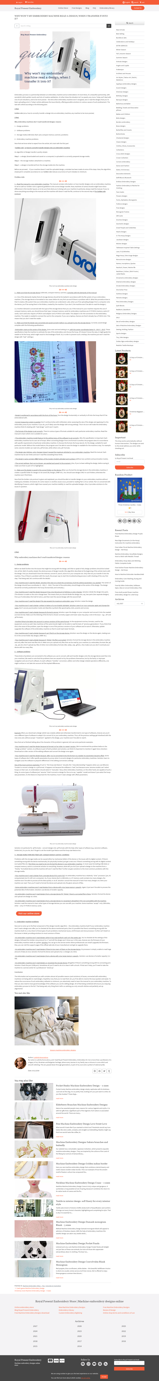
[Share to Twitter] (104, 1071)
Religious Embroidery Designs (126, 313)
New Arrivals (120, 30)
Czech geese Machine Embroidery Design (30, 1288)
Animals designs (121, 61)
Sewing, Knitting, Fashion (124, 329)
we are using (85, 1378)
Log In (20, 2)
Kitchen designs (121, 244)
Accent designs (121, 88)
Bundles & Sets (121, 38)
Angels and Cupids (122, 65)
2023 (79, 1331)
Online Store (63, 8)
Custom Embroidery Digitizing (70, 1313)
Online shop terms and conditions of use (119, 1313)
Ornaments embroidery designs (127, 278)
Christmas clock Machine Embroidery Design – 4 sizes (33, 1291)
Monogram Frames (122, 212)
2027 (35, 1326)
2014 (79, 1346)
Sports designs (121, 333)
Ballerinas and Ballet (123, 104)
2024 (35, 1331)
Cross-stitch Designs (123, 154)
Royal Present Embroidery (28, 8)
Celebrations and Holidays (125, 42)
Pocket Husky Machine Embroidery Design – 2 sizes (82, 1085)
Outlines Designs (122, 294)
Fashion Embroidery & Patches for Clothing (128, 187)
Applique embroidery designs (126, 84)
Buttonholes (120, 134)
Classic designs (121, 142)
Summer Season (121, 58)
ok (109, 26)
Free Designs (77, 8)
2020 (79, 1336)
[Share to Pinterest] (95, 1071)
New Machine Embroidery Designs (72, 1307)
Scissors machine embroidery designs (63, 1050)
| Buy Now (130, 512)
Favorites (30, 2)
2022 (124, 1331)
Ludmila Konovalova (41, 1057)
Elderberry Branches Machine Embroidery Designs (82, 1104)
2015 (35, 1346)
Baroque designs (122, 100)
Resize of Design (109, 1310)
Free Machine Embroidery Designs (116, 1307)
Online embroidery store (24, 1307)
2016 (124, 1341)
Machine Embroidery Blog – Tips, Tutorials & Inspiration (42, 1286)
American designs (122, 92)
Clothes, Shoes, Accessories (125, 146)
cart (142, 2)
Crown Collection (122, 158)
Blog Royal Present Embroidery (27, 1310)
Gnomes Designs (122, 220)
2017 (79, 1341)
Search (130, 23)
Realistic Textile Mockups (124, 345)
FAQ (94, 8)
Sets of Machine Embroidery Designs (128, 325)
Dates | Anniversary (122, 170)
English (127, 2)
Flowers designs (121, 196)
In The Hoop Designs (123, 236)
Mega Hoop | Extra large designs (127, 255)
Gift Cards (119, 216)
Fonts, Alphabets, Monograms (126, 200)
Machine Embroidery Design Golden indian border (81, 1163)
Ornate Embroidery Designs (125, 286)
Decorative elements (123, 174)
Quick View (129, 491)
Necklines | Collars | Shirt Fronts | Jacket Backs (127, 272)
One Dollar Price (121, 290)
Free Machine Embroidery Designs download (32, 1313)
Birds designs (120, 118)
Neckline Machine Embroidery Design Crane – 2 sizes (83, 1182)
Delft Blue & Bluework (123, 178)
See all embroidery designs (125, 321)
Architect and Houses (123, 73)
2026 (79, 1326)
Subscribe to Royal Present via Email (126, 1360)
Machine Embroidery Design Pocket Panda (77, 1243)
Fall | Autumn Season (123, 54)
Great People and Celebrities (126, 228)
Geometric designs (122, 224)
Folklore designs (122, 204)
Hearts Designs (121, 232)
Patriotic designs (121, 298)
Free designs (120, 208)
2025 (124, 1326)
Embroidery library (107, 8)
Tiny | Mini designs (122, 337)
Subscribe (129, 467)
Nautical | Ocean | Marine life (125, 267)
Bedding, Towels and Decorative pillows (127, 109)
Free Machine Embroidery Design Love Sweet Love (81, 1123)
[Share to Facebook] (99, 1071)
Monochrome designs (123, 259)
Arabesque (120, 69)
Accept (104, 1377)
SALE (118, 317)
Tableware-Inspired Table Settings (128, 248)
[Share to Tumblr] (109, 1071)
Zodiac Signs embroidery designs (127, 341)
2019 (124, 1336)
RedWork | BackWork (123, 310)
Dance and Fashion (122, 166)
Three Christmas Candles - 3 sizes (129, 505)
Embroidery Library (66, 1310)
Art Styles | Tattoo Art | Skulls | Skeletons (126, 78)
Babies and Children (123, 114)
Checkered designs (122, 138)
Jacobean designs (122, 240)
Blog (87, 8)
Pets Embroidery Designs (124, 302)
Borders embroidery (123, 122)
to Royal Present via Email (124, 458)
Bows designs (120, 126)
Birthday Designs (122, 96)
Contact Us (138, 8)
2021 (35, 1336)
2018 (35, 1341)
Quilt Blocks (120, 306)
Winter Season (121, 50)
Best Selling (120, 34)
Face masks (120, 192)
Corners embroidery (123, 162)
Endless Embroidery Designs (126, 182)
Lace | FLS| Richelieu (123, 251)
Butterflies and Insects (124, 130)
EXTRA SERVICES (121, 46)
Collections (120, 150)
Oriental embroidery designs (126, 282)
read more (59, 1098)
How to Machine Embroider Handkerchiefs (129, 574)
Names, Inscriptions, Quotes (125, 263)
